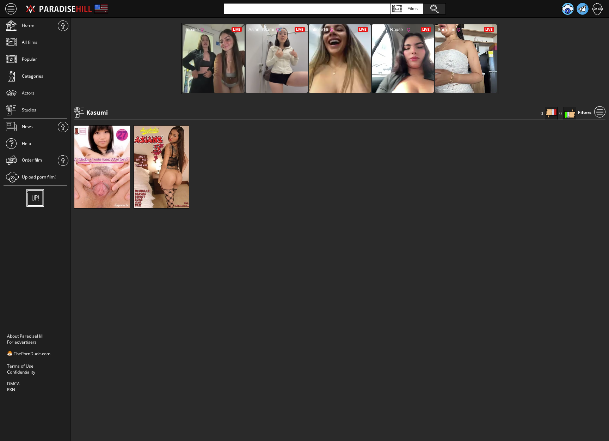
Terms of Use (20, 366)
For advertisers (22, 342)
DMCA (13, 384)
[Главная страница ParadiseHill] (58, 8)
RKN (11, 390)
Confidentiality (21, 372)
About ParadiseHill (25, 336)
